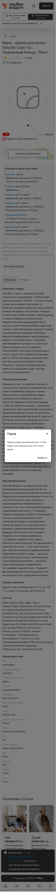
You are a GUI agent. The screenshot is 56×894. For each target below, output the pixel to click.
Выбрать (43, 457)
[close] (47, 434)
